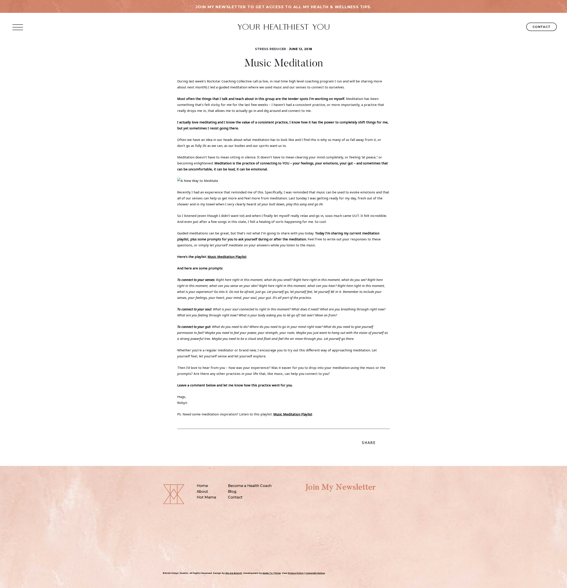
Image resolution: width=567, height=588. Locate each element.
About (202, 491)
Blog (232, 491)
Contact (541, 27)
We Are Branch (233, 573)
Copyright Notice (315, 573)
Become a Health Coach (250, 486)
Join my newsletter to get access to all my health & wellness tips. (283, 7)
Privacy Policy (295, 573)
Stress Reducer (270, 49)
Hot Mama (206, 497)
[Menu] (18, 27)
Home (202, 486)
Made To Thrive (271, 573)
